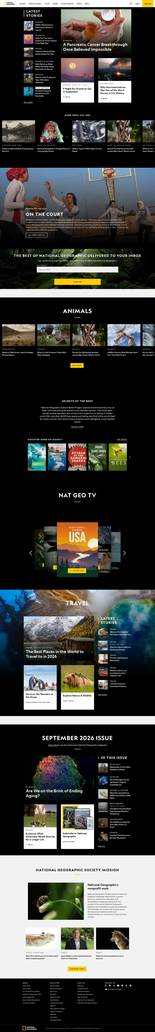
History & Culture (35, 4)
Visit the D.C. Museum (56, 1003)
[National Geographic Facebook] (109, 985)
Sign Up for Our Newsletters (86, 1000)
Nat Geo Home (54, 986)
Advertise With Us (55, 1020)
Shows (79, 4)
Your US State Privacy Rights (31, 991)
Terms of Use (26, 986)
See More (28, 102)
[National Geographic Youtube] (118, 985)
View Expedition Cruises (38, 702)
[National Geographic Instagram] (105, 985)
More (87, 4)
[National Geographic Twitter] (114, 985)
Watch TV (53, 1006)
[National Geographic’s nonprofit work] (77, 901)
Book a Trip (53, 991)
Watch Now (77, 427)
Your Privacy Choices (29, 1003)
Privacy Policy (27, 988)
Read (67, 97)
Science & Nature (67, 4)
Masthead (53, 1014)
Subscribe (52, 745)
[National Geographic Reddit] (130, 985)
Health (55, 4)
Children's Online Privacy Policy (32, 994)
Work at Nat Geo (83, 997)
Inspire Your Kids (55, 997)
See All (101, 846)
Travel (47, 4)
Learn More (69, 841)
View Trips (68, 701)
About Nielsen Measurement (31, 1000)
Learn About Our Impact (57, 1008)
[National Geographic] (9, 3)
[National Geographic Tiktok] (126, 985)
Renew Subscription (83, 991)
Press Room (53, 1017)
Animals (22, 4)
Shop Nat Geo (54, 1000)
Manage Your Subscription (85, 994)
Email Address (42, 265)
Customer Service (83, 988)
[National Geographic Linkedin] (122, 985)
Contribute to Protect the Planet (87, 1003)
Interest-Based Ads (28, 997)
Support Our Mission (56, 1011)
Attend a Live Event (56, 988)
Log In (137, 4)
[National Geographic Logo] (30, 1030)
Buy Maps (53, 994)
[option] (18, 136)
